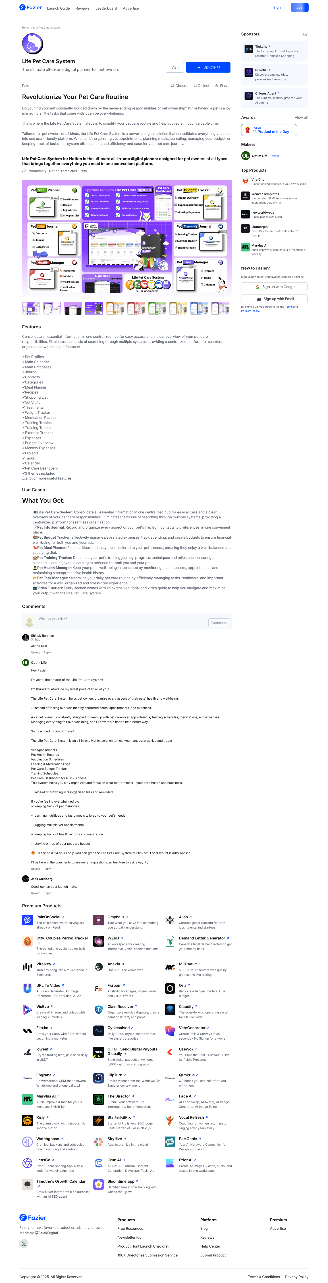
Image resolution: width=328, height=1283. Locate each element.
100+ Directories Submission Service (148, 1255)
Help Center (210, 1246)
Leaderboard (106, 8)
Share (224, 85)
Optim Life (39, 662)
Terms (289, 306)
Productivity (37, 171)
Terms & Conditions (264, 1277)
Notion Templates (63, 171)
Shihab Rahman (42, 635)
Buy (304, 34)
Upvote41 (211, 67)
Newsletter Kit (129, 1237)
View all (301, 117)
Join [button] (299, 7)
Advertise (131, 8)
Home (25, 27)
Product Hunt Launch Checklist (143, 1246)
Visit (175, 67)
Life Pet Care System (46, 27)
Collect (203, 85)
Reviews (82, 8)
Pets (83, 171)
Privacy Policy (250, 310)
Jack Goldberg (42, 879)
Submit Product (213, 1255)
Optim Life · (261, 156)
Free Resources (130, 1228)
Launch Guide (58, 8)
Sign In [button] (278, 7)
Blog (204, 1228)
